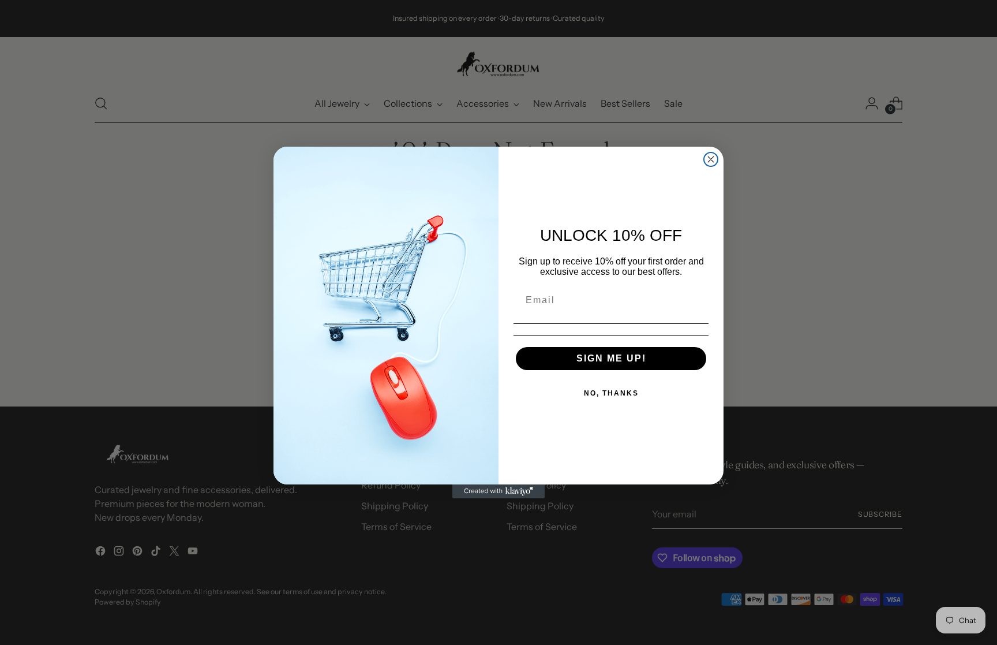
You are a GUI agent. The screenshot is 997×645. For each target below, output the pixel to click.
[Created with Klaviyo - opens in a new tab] (498, 491)
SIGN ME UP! (611, 358)
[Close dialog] (711, 159)
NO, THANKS (611, 393)
